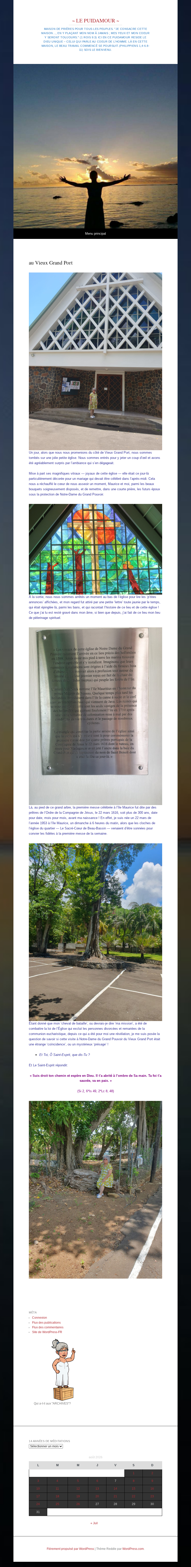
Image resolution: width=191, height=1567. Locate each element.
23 (152, 1496)
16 (152, 1488)
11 (57, 1488)
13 (97, 1488)
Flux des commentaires (47, 1327)
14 (115, 1488)
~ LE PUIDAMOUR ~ (95, 20)
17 (38, 1496)
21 (115, 1496)
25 (57, 1504)
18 (57, 1496)
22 (133, 1496)
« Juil (94, 1523)
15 (133, 1488)
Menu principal (95, 233)
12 (78, 1488)
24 (38, 1504)
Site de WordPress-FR (47, 1332)
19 (78, 1496)
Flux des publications (46, 1322)
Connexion (39, 1317)
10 (38, 1488)
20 (97, 1496)
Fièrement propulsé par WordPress (70, 1549)
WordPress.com (133, 1549)
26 (78, 1504)
